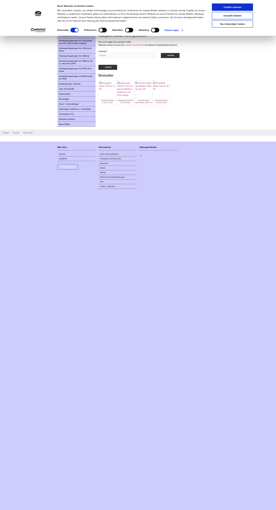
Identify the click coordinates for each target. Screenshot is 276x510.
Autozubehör (65, 94)
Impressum (104, 163)
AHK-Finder (28, 133)
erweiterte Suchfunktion (134, 45)
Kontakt (102, 168)
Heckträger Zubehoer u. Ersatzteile (75, 109)
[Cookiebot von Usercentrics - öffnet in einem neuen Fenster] (38, 30)
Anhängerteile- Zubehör (70, 84)
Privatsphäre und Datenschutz (110, 159)
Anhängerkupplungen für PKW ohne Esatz (75, 69)
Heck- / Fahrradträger (69, 104)
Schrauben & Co (66, 114)
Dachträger (64, 99)
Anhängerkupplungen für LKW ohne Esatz (75, 49)
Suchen (170, 55)
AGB (101, 182)
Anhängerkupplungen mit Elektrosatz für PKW (75, 77)
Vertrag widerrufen (68, 167)
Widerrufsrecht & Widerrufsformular (112, 177)
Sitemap (103, 172)
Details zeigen (172, 30)
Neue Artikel (64, 124)
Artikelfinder (63, 159)
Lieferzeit (62, 154)
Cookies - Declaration (107, 186)
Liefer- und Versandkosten (109, 154)
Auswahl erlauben (232, 15)
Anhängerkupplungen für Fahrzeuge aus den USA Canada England (75, 41)
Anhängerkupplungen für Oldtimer (74, 56)
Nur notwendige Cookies (232, 24)
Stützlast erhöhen (67, 119)
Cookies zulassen (232, 7)
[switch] (103, 30)
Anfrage (5, 133)
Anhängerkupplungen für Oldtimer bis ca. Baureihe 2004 (76, 62)
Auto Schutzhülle (66, 89)
